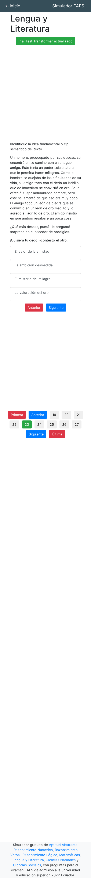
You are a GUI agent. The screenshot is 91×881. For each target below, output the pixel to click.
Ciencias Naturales (61, 860)
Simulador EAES (68, 5)
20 (66, 415)
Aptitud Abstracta (63, 845)
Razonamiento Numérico (33, 850)
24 (39, 424)
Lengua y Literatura (28, 860)
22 (14, 424)
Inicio (15, 5)
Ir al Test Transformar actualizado (46, 41)
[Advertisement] (45, 94)
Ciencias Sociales (27, 865)
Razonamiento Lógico (39, 855)
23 (27, 424)
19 (54, 415)
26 (64, 424)
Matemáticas (69, 855)
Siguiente (56, 307)
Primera (17, 415)
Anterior (34, 307)
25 (52, 424)
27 (77, 424)
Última (57, 434)
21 (78, 415)
